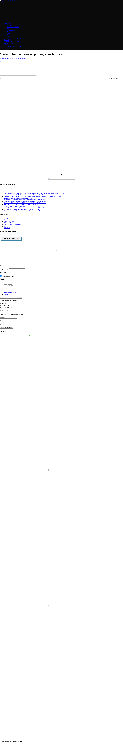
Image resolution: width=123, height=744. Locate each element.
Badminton (10, 25)
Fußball (9, 28)
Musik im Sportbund (13, 32)
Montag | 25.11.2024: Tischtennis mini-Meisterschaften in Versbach (26, 199)
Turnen (9, 36)
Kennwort (3, 272)
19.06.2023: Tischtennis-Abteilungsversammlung (21, 204)
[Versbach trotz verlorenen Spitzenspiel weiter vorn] (18, 75)
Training (6, 218)
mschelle (11, 58)
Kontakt (6, 294)
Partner (6, 226)
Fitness (6, 49)
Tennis (9, 33)
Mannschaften (8, 219)
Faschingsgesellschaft (13, 27)
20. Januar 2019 (4, 58)
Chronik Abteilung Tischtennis (12, 224)
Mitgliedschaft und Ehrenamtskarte (13, 41)
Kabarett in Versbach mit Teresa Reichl (18, 198)
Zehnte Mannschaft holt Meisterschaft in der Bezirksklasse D (24, 195)
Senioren (6, 48)
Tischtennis (10, 35)
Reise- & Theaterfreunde (14, 38)
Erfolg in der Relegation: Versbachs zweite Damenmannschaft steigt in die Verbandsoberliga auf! (34, 193)
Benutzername (4, 269)
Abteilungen (7, 23)
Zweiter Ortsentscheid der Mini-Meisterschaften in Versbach (24, 208)
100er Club (7, 228)
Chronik (6, 44)
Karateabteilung (11, 30)
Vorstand (6, 40)
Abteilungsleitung (9, 221)
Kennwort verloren (8, 285)
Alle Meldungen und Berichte (15, 46)
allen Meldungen (11, 239)
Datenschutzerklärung (10, 292)
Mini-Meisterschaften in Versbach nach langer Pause (21, 209)
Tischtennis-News (20, 58)
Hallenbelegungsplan (10, 43)
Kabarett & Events (9, 223)
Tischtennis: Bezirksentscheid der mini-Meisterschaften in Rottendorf (26, 201)
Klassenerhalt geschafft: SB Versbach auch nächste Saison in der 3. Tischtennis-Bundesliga (32, 196)
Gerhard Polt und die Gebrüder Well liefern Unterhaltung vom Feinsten (24, 211)
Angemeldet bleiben (8, 276)
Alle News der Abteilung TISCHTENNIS (10, 188)
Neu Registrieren (8, 284)
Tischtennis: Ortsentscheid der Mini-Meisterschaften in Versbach (25, 203)
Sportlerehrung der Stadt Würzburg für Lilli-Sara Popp (22, 206)
